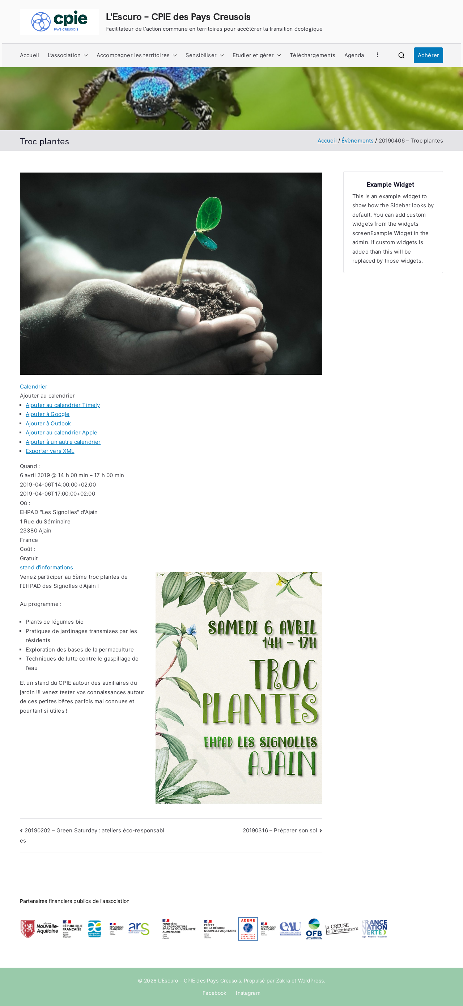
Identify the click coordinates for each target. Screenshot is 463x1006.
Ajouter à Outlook (48, 423)
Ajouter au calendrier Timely (63, 405)
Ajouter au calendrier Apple (61, 432)
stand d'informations (46, 567)
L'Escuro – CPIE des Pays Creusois (178, 16)
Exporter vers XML (50, 450)
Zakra (283, 980)
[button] (84, 55)
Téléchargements (312, 55)
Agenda (354, 55)
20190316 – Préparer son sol (280, 830)
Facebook (214, 993)
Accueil (29, 55)
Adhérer (428, 55)
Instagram (248, 993)
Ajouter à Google (47, 414)
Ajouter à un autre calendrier (63, 441)
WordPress (311, 980)
